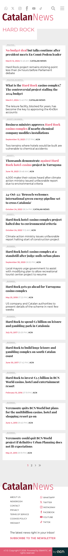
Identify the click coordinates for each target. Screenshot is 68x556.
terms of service (19, 514)
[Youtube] (33, 8)
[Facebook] (26, 8)
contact (15, 506)
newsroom (16, 501)
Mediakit (15, 523)
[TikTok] (40, 8)
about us (15, 497)
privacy (14, 510)
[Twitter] (12, 8)
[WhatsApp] (6, 8)
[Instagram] (19, 8)
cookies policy (18, 518)
